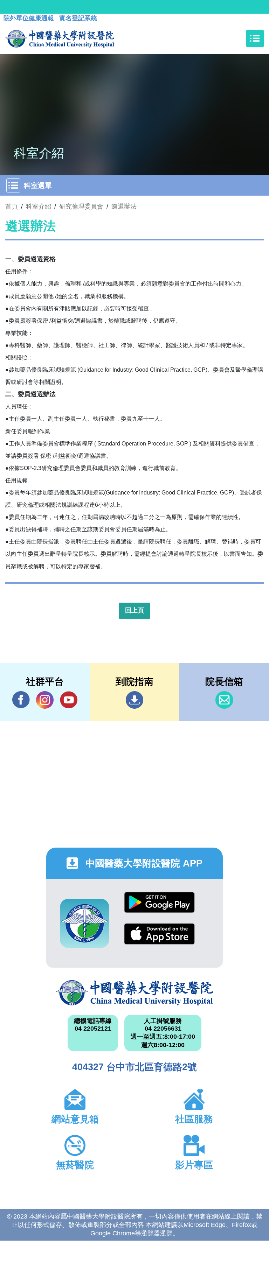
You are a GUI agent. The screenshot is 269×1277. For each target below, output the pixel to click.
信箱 (224, 700)
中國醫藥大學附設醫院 (134, 992)
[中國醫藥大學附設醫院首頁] (59, 38)
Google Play (159, 908)
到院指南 (134, 700)
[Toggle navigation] (255, 38)
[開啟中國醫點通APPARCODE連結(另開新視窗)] (84, 923)
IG (45, 700)
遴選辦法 (124, 206)
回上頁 (134, 610)
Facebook (21, 700)
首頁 (11, 206)
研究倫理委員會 (81, 206)
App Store (159, 939)
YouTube (68, 700)
